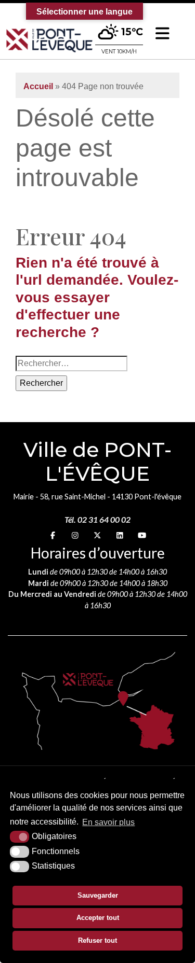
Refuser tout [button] (97, 940)
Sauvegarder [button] (97, 895)
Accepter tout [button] (97, 918)
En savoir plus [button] (108, 822)
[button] (162, 33)
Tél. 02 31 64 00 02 (97, 519)
